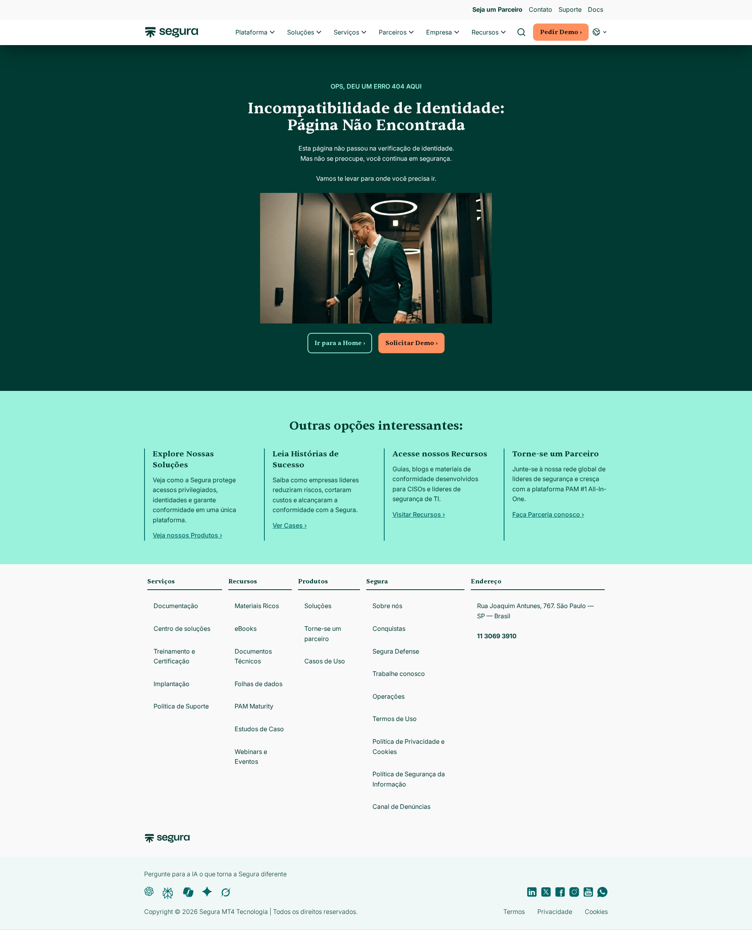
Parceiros (393, 32)
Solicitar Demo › (411, 343)
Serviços (346, 32)
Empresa (439, 32)
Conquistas (388, 628)
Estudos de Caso (259, 729)
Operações (388, 696)
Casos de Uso (324, 661)
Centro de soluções (182, 628)
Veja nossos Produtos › (187, 535)
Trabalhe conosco (398, 674)
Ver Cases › (290, 525)
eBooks (246, 628)
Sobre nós (387, 606)
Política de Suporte (181, 706)
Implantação (172, 684)
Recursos (485, 32)
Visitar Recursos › (418, 514)
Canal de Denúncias (401, 806)
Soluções (300, 32)
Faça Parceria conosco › (548, 514)
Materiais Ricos (257, 606)
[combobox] (376, 42)
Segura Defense (395, 651)
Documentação (176, 606)
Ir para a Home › (340, 343)
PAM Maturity (254, 706)
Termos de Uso (394, 719)
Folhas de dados (258, 684)
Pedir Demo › (561, 32)
